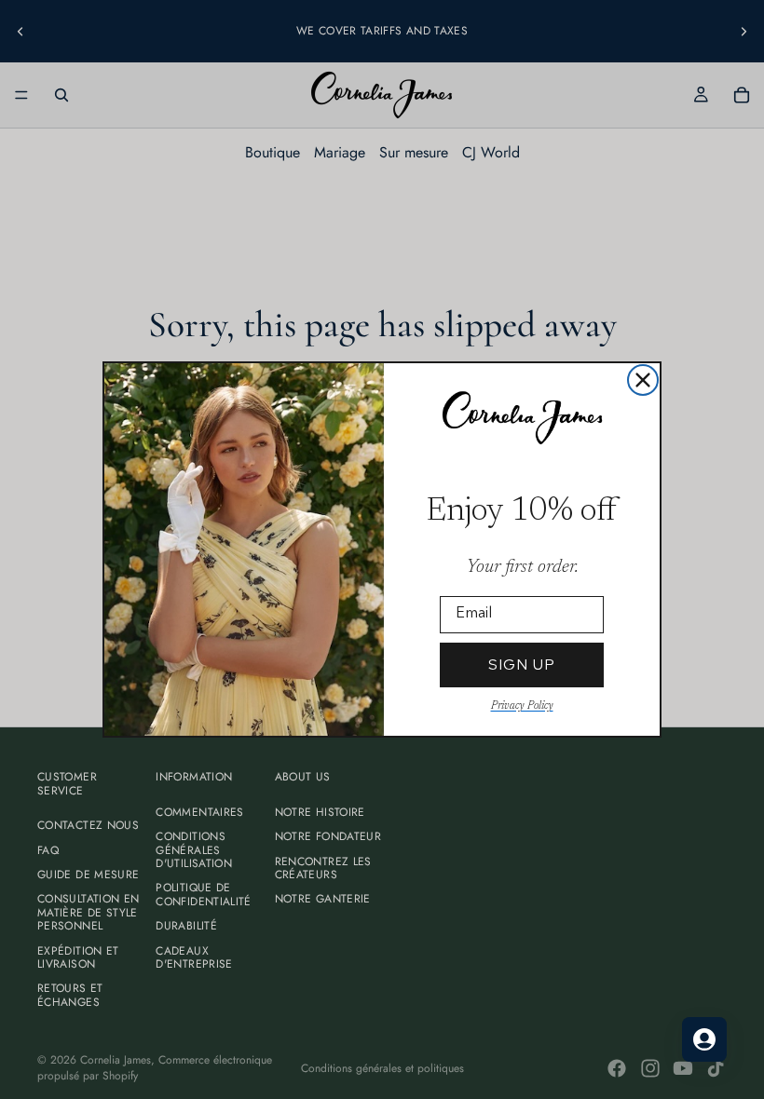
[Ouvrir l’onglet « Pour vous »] (704, 1039)
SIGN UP (521, 664)
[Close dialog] (643, 380)
